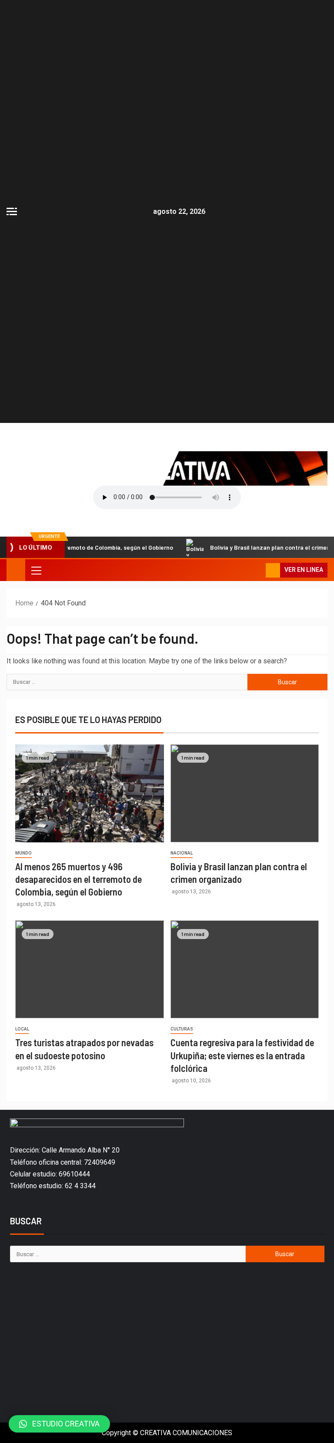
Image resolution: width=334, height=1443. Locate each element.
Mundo (23, 853)
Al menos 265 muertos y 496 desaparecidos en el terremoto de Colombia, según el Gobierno (78, 879)
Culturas (181, 1029)
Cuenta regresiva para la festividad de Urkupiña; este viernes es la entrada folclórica (242, 1055)
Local (22, 1029)
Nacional (181, 853)
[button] (59, 1424)
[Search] (258, 570)
